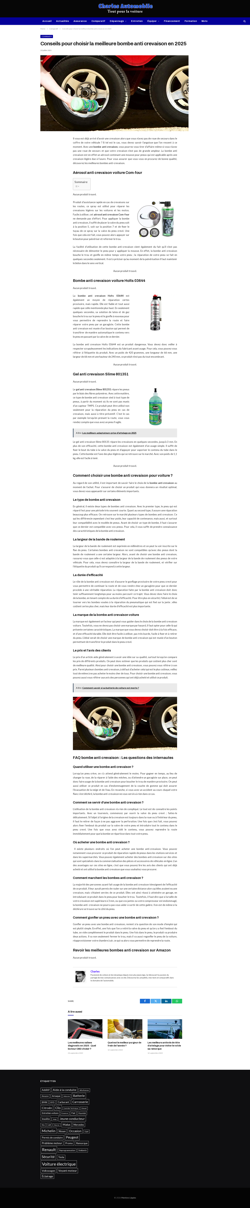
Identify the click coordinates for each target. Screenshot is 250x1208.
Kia (43, 1125)
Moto (205, 21)
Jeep (54, 1119)
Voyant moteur (67, 1170)
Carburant (63, 1102)
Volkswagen (48, 1170)
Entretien (137, 21)
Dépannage (117, 21)
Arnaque (56, 1096)
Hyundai (82, 1113)
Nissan (62, 1131)
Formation (191, 21)
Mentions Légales (128, 1198)
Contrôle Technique (71, 1108)
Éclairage (47, 1176)
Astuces (67, 1096)
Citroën (47, 1108)
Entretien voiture (50, 1113)
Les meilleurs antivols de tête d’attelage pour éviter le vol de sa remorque (164, 1045)
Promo (69, 1143)
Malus (66, 1124)
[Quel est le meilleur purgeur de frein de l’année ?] (125, 1029)
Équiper (152, 21)
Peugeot (72, 1137)
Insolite (46, 1119)
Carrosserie (80, 1102)
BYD (52, 1102)
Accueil (47, 21)
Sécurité (48, 1157)
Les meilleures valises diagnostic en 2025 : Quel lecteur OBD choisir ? (82, 1045)
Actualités (62, 21)
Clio (58, 1108)
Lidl (49, 1125)
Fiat (73, 1113)
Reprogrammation (67, 1150)
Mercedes (78, 1124)
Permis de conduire (52, 1137)
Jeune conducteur (72, 1119)
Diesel (84, 1108)
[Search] (244, 21)
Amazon (45, 1096)
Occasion (75, 1131)
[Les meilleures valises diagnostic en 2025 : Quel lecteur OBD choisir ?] (85, 1029)
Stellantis (82, 1150)
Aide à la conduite (64, 1089)
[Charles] (80, 982)
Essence (64, 1113)
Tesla (61, 1157)
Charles (95, 971)
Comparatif (98, 21)
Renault (49, 1149)
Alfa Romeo (84, 1090)
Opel (86, 1131)
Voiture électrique (59, 1163)
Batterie (79, 1096)
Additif (46, 1089)
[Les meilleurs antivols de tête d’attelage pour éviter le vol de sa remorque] (165, 1029)
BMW (44, 1102)
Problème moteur (52, 1143)
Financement (172, 21)
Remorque (82, 1143)
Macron (56, 1125)
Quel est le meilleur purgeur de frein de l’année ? (124, 1044)
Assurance (80, 21)
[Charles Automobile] (125, 8)
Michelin (48, 1131)
